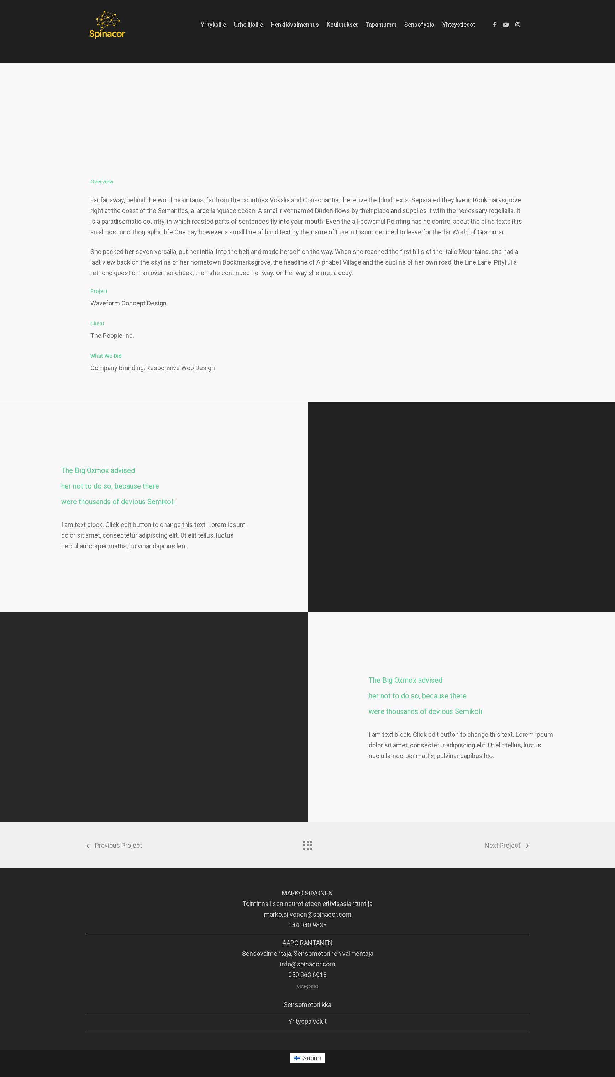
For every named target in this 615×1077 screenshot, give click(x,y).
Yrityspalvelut (307, 1021)
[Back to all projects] (307, 843)
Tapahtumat (381, 24)
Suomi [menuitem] (312, 1058)
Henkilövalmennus (295, 24)
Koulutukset (342, 24)
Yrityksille (213, 24)
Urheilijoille (248, 24)
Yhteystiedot (458, 24)
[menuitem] (307, 1058)
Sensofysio (419, 24)
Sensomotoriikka (307, 1004)
